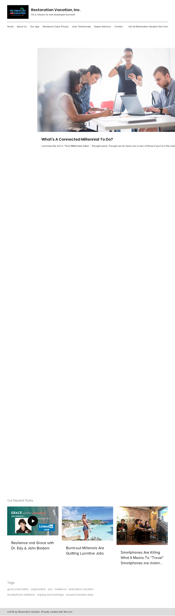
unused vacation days (79, 594)
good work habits (18, 589)
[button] (22, 26)
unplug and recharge (50, 594)
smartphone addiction (21, 594)
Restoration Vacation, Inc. (55, 9)
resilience (60, 589)
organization (38, 589)
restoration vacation (81, 589)
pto (50, 589)
